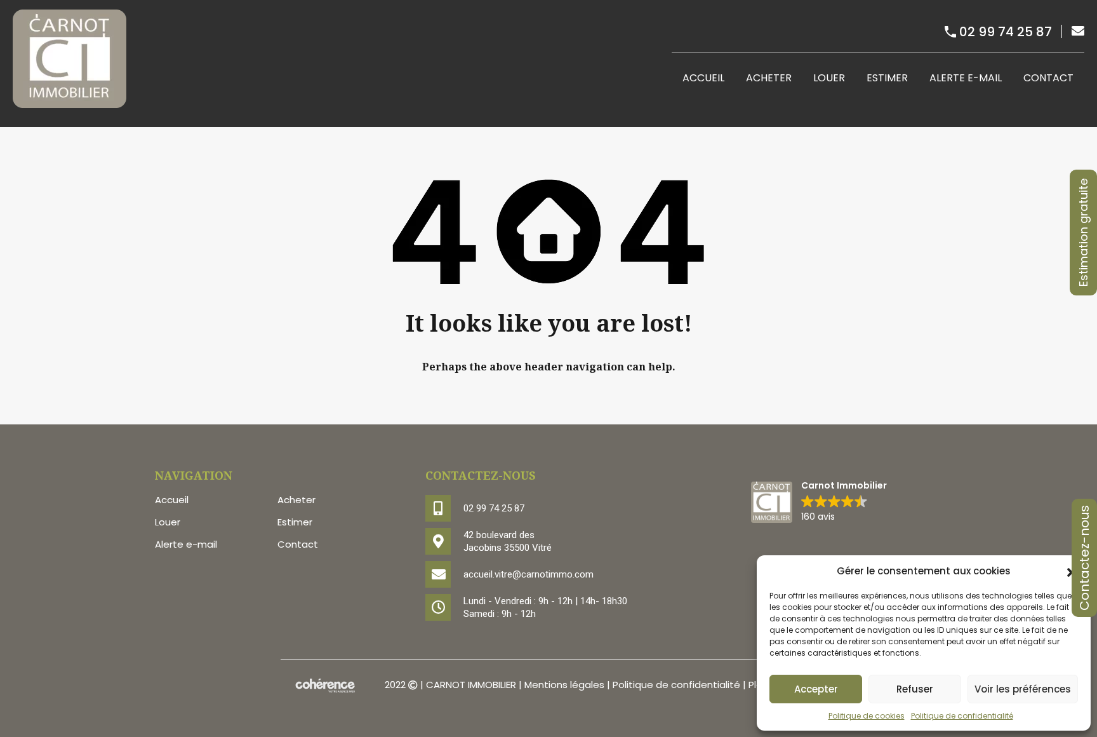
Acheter (769, 78)
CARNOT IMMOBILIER (471, 685)
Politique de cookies (866, 715)
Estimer (887, 78)
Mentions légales (564, 685)
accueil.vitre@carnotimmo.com (528, 574)
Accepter (816, 689)
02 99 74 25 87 (1005, 31)
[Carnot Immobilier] (69, 102)
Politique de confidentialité (962, 715)
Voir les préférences (1022, 689)
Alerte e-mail (965, 78)
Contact (1048, 78)
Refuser (914, 689)
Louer (829, 78)
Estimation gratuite (1083, 233)
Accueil (703, 78)
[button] (818, 502)
